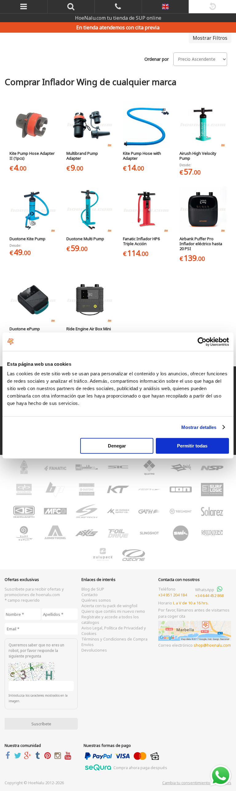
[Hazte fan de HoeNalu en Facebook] (9, 755)
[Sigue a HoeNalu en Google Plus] (29, 755)
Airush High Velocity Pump (197, 156)
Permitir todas (192, 445)
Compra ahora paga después (139, 767)
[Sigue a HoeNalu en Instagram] (59, 755)
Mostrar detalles (199, 427)
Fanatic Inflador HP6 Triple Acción (141, 241)
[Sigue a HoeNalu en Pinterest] (49, 755)
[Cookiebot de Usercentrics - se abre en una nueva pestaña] (202, 341)
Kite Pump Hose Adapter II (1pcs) (32, 156)
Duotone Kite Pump (27, 238)
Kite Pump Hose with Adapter (142, 156)
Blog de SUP (92, 589)
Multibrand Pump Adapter (82, 156)
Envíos (87, 644)
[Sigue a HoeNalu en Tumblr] (39, 755)
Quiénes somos (96, 600)
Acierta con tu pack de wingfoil (109, 605)
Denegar (117, 445)
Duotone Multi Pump (85, 238)
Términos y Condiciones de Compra (114, 639)
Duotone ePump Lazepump (25, 331)
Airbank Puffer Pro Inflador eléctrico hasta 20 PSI (200, 243)
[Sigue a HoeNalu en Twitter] (19, 755)
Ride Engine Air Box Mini (88, 328)
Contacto (89, 594)
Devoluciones (94, 650)
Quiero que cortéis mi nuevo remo (113, 611)
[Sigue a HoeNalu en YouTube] (69, 755)
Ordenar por (156, 59)
